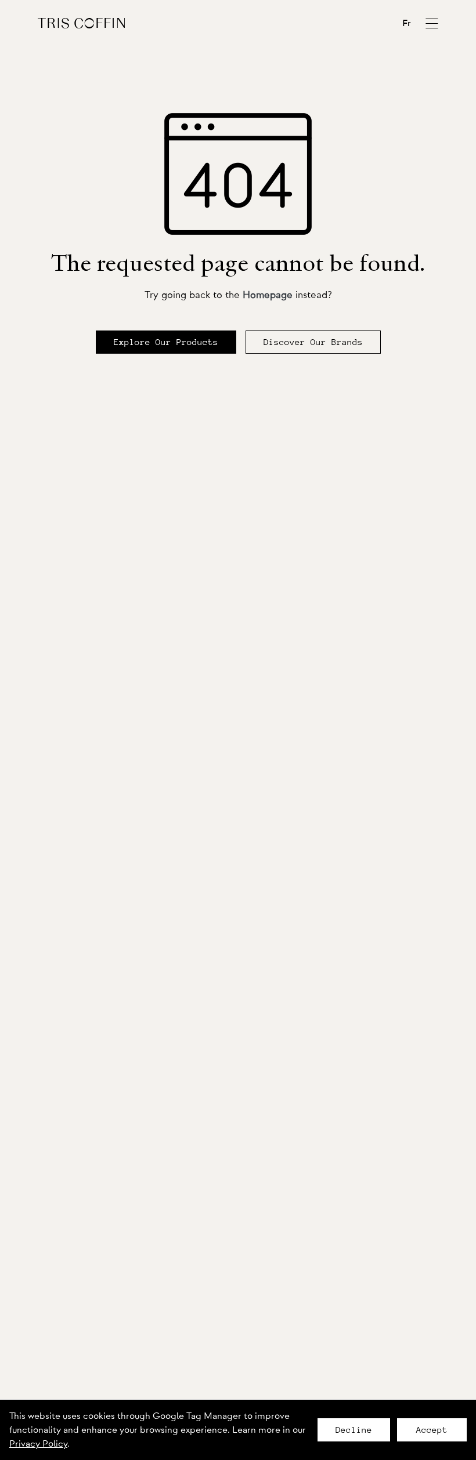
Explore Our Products (166, 342)
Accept (432, 1429)
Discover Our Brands (313, 342)
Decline (354, 1429)
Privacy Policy (38, 1443)
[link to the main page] (81, 23)
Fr (406, 23)
